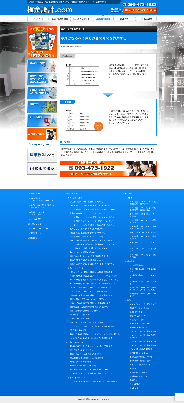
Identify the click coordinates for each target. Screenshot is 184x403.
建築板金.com (35, 233)
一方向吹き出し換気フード (140, 324)
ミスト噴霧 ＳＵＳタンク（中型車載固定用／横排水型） (143, 203)
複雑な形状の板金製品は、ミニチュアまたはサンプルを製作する (95, 334)
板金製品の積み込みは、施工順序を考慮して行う (89, 369)
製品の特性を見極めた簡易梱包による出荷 (86, 260)
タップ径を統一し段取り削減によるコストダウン (89, 248)
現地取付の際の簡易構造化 (80, 362)
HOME (65, 47)
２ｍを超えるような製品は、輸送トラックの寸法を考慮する (93, 381)
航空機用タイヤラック (138, 376)
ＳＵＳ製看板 (135, 384)
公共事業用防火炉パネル (139, 327)
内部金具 (133, 369)
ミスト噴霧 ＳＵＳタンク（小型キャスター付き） (143, 227)
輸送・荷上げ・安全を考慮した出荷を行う (86, 354)
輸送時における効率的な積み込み (83, 252)
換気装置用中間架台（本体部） (142, 357)
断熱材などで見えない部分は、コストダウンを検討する (92, 264)
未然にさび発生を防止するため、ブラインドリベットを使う (93, 276)
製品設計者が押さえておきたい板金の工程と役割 (42, 206)
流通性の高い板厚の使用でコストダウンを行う (88, 233)
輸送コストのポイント (76, 378)
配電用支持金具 (136, 312)
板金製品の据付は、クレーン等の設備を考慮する (89, 256)
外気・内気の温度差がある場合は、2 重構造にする (90, 303)
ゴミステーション (137, 320)
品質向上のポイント (76, 268)
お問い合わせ (35, 224)
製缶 (129, 300)
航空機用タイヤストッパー (140, 353)
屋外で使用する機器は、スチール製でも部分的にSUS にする (94, 280)
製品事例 (124, 19)
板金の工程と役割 (60, 19)
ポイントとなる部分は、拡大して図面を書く (87, 322)
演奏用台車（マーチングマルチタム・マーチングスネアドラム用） (143, 288)
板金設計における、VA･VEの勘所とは (38, 213)
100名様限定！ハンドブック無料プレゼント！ (42, 199)
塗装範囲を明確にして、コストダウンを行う (87, 213)
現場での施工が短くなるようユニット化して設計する (91, 346)
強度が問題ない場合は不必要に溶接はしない (87, 202)
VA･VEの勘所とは (81, 19)
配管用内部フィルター (138, 372)
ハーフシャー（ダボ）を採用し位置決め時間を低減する (92, 225)
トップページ (38, 19)
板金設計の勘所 (103, 19)
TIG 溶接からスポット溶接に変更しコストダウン (89, 206)
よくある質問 (146, 19)
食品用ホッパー (136, 380)
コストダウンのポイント (73, 29)
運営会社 (33, 238)
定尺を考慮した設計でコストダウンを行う (86, 237)
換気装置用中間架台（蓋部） (141, 361)
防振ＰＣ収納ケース (137, 316)
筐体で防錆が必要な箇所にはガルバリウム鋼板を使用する (93, 284)
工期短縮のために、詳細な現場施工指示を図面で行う (91, 373)
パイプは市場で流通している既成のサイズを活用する (91, 240)
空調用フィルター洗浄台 (139, 308)
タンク (130, 198)
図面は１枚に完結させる (79, 319)
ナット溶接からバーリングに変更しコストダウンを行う (92, 217)
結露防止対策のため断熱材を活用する (85, 311)
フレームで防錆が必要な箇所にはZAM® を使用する (90, 287)
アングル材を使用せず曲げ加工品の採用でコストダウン (92, 244)
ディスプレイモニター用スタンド (143, 304)
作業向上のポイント (76, 342)
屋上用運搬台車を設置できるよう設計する (86, 358)
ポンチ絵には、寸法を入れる (81, 315)
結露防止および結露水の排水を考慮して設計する (89, 307)
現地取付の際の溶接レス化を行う (83, 366)
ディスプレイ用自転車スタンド (142, 365)
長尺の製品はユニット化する (81, 350)
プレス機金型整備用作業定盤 (141, 349)
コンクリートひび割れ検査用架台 (143, 331)
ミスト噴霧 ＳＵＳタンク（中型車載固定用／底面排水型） (143, 209)
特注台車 (130, 261)
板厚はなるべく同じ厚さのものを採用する (86, 229)
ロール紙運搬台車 (137, 265)
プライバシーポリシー (39, 229)
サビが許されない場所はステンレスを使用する (88, 291)
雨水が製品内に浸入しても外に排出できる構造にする (91, 338)
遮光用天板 (134, 388)
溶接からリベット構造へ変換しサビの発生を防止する (91, 272)
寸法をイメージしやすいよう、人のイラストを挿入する (92, 326)
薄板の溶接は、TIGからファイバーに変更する (88, 299)
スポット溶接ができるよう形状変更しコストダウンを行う (93, 209)
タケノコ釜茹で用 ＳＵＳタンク (143, 232)
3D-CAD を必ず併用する (79, 330)
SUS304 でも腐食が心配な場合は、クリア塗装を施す (91, 295)
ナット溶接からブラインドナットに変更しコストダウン (92, 221)
